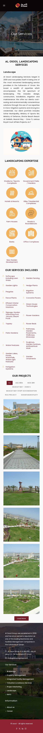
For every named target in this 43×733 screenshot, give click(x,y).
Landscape (11, 690)
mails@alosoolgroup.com (18, 658)
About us (10, 707)
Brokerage (11, 671)
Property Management (16, 675)
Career (10, 711)
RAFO (9, 694)
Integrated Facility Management (20, 679)
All (9, 383)
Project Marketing (14, 687)
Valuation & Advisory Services (19, 683)
